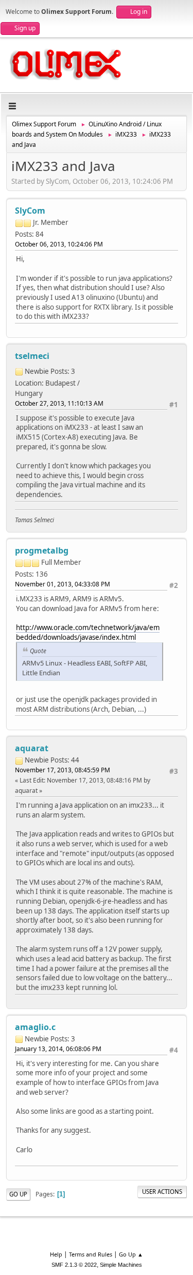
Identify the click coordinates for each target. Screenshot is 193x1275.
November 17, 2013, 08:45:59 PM (62, 770)
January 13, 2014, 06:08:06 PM (58, 1048)
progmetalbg (41, 550)
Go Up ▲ (131, 1254)
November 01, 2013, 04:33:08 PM (62, 584)
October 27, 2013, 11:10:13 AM (59, 403)
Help (56, 1254)
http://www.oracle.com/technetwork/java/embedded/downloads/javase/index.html (88, 632)
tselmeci (32, 355)
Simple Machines (121, 1265)
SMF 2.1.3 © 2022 (74, 1265)
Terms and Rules (90, 1254)
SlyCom (30, 210)
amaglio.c (35, 1027)
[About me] (85, 367)
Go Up (18, 1194)
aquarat (31, 748)
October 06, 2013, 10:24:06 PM (59, 244)
